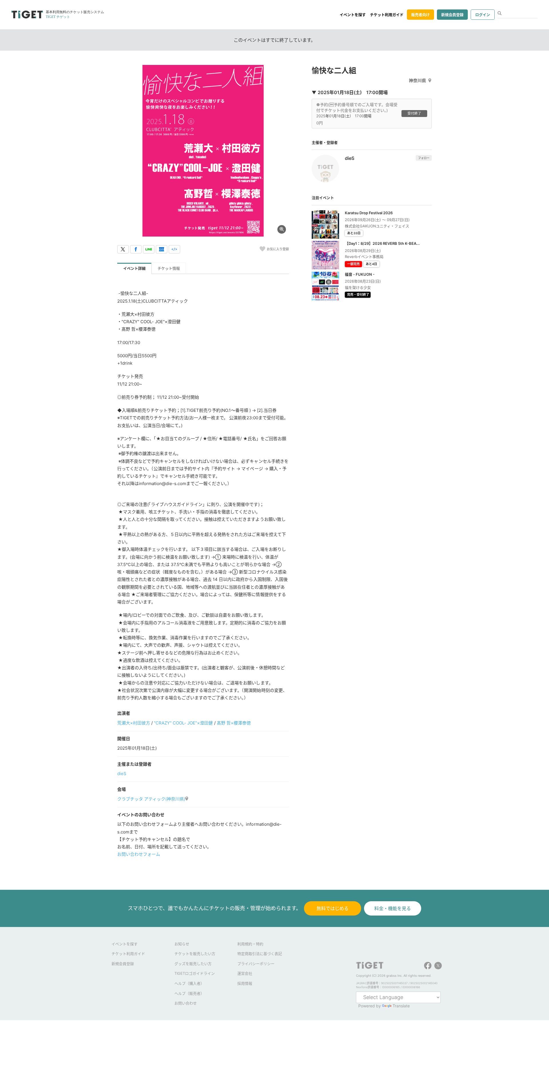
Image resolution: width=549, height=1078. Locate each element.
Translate (401, 1005)
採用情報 (244, 983)
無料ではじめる (333, 908)
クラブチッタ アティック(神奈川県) (151, 799)
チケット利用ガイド (386, 14)
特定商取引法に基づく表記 (259, 953)
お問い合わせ (185, 1003)
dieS (121, 773)
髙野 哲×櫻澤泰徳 (234, 723)
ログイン (482, 14)
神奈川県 (417, 80)
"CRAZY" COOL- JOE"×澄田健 (183, 723)
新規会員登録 (452, 14)
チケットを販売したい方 (194, 953)
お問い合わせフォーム (138, 854)
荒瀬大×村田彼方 (133, 723)
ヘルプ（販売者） (189, 993)
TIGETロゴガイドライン (194, 973)
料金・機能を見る (392, 908)
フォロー (423, 158)
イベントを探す (353, 14)
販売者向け (420, 14)
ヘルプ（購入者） (189, 983)
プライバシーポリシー (255, 963)
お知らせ (181, 944)
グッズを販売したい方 (193, 963)
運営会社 (244, 973)
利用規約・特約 (250, 944)
